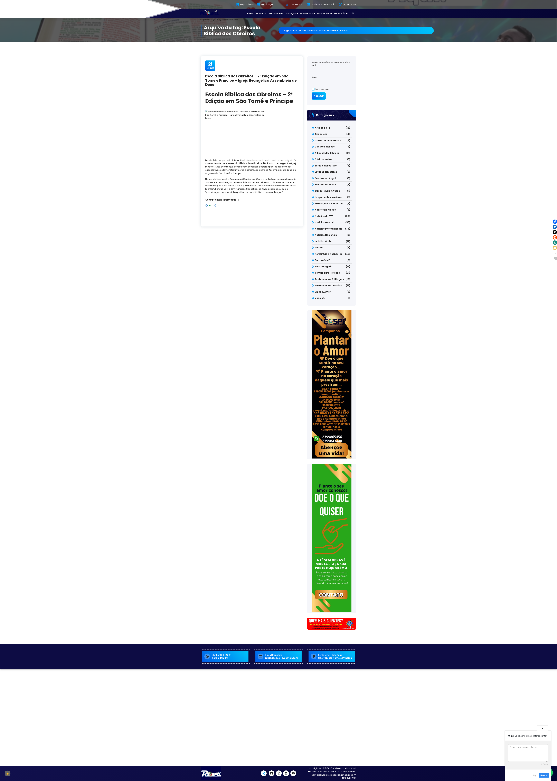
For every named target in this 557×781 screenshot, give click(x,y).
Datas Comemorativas (328, 140)
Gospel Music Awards (327, 190)
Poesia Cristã (322, 260)
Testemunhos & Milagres (329, 279)
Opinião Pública (324, 241)
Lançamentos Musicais (328, 197)
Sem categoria (323, 266)
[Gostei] (207, 205)
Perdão (319, 247)
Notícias (261, 13)
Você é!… (320, 298)
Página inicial (290, 30)
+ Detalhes (323, 13)
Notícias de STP (324, 216)
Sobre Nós (339, 13)
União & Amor (323, 291)
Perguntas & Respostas (328, 253)
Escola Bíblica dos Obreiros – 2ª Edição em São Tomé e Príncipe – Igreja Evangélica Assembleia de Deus (251, 80)
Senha (315, 77)
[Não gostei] (215, 205)
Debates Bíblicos (325, 146)
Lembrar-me (322, 89)
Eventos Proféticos (326, 184)
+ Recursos (306, 13)
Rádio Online (276, 13)
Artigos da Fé (322, 127)
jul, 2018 (210, 65)
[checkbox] (7, 773)
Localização (267, 4)
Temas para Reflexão (327, 272)
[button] (555, 222)
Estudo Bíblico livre (326, 165)
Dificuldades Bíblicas (327, 153)
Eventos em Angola (326, 178)
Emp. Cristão (247, 4)
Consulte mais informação (220, 199)
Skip (534, 775)
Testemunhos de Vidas (328, 285)
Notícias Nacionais (326, 235)
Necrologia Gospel (325, 209)
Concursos (321, 134)
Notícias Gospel (324, 222)
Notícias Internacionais (328, 228)
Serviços (291, 13)
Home (249, 13)
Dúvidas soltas (323, 159)
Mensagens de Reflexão (329, 203)
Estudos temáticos (326, 171)
